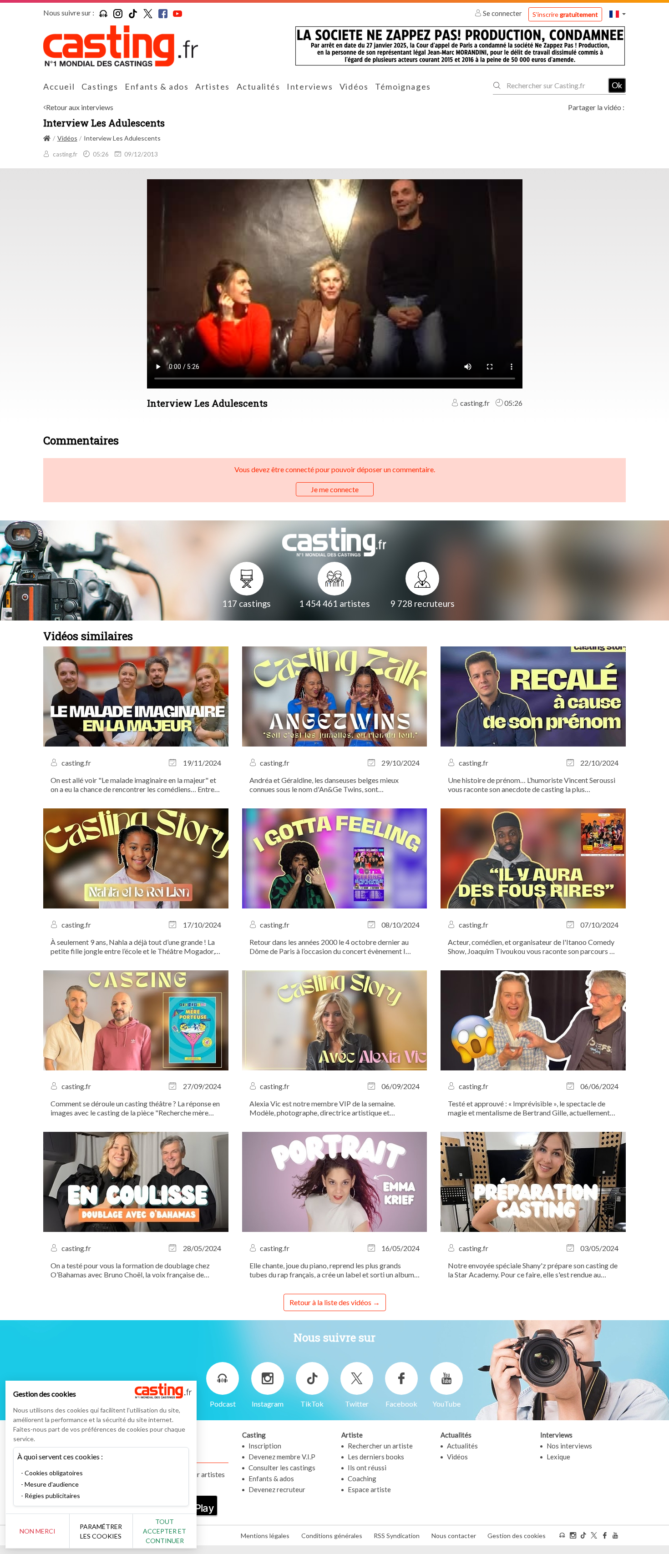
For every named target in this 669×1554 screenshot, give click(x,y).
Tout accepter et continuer (164, 1531)
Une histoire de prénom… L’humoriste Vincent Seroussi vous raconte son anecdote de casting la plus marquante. (531, 785)
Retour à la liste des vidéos (330, 1302)
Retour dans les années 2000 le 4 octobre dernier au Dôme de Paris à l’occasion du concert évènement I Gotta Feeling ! (329, 947)
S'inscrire (565, 14)
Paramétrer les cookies (101, 1531)
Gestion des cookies (516, 1535)
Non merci (38, 1531)
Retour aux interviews (79, 107)
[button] (617, 14)
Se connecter (502, 13)
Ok (617, 85)
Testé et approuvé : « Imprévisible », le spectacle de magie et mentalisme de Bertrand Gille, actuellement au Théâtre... (529, 1108)
